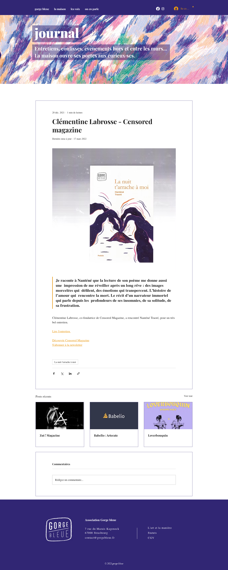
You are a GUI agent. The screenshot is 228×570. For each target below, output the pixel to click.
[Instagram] (163, 9)
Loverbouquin (158, 435)
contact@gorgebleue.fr (100, 537)
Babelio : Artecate (106, 435)
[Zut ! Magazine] (60, 415)
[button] (60, 9)
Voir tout (188, 395)
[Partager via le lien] (78, 373)
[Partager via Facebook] (53, 373)
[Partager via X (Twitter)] (62, 373)
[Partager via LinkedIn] (70, 373)
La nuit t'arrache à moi (65, 362)
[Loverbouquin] (168, 415)
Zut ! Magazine (50, 435)
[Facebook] (158, 9)
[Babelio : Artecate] (114, 415)
